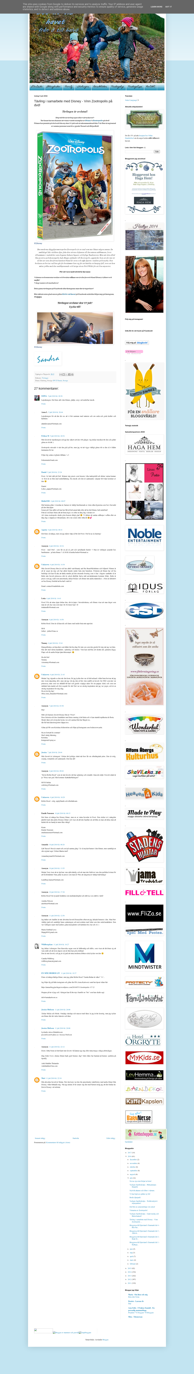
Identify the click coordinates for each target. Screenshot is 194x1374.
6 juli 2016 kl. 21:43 (57, 674)
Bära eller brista (133, 1297)
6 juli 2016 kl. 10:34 (56, 546)
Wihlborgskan (47, 944)
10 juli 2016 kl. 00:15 (62, 813)
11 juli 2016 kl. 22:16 (54, 1078)
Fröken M (45, 436)
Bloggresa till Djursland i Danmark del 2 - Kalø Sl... (145, 1237)
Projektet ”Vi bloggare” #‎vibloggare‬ (141, 1312)
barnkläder (129, 1142)
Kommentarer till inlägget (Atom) (58, 1142)
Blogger (105, 1339)
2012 (130, 1279)
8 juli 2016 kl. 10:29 (57, 797)
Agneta (44, 529)
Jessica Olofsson (47, 1009)
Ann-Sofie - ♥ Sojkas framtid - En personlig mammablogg (141, 1309)
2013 (130, 1275)
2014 (130, 1272)
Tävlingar (83, 86)
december (133, 1159)
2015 (130, 1268)
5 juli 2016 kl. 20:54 (57, 436)
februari (133, 1263)
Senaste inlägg (40, 1138)
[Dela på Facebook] (69, 374)
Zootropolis (98, 120)
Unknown (45, 564)
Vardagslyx (118, 86)
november (133, 1163)
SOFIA (44, 396)
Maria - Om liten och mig (138, 1294)
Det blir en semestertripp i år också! (142, 1206)
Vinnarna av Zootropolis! (139, 1210)
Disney (88, 120)
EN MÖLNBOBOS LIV (50, 973)
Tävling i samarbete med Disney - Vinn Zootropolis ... (144, 1220)
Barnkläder (100, 86)
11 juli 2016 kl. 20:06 (62, 1009)
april (132, 1256)
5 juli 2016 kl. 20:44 (55, 412)
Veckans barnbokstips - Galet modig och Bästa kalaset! (144, 1214)
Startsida (37, 86)
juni (131, 1249)
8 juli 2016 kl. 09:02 (56, 771)
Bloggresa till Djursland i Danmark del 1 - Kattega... (145, 1243)
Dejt (129, 1303)
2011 (130, 1283)
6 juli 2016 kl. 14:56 (56, 619)
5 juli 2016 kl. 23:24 (54, 472)
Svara (43, 403)
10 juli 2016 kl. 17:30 (57, 892)
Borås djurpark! (135, 1197)
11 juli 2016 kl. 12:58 (57, 915)
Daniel (43, 472)
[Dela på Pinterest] (72, 374)
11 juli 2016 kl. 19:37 (68, 973)
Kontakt (150, 86)
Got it (168, 7)
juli (131, 1178)
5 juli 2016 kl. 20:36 (55, 396)
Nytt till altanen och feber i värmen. (142, 1190)
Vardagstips (135, 86)
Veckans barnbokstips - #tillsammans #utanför (143, 1185)
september (134, 1170)
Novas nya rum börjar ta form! (141, 1181)
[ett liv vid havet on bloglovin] (137, 344)
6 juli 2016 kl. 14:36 (57, 564)
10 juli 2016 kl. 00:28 (57, 844)
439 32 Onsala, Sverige (60, 380)
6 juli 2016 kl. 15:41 (55, 643)
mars (132, 1260)
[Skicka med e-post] (60, 374)
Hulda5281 (45, 501)
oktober (133, 1167)
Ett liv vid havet (68, 294)
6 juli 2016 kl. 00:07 (58, 501)
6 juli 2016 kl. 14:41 (54, 598)
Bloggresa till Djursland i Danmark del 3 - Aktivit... (145, 1232)
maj (131, 1252)
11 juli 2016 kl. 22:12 (57, 1046)
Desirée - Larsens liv (136, 1301)
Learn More (156, 7)
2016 (130, 1156)
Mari (43, 1078)
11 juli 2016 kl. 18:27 (61, 944)
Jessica (44, 752)
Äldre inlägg (110, 1138)
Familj (68, 86)
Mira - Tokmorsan (135, 1317)
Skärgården (53, 86)
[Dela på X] (66, 374)
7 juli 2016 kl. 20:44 (55, 752)
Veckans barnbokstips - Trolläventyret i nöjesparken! (144, 1202)
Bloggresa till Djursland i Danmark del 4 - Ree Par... (145, 1226)
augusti (132, 1174)
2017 (130, 1152)
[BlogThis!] (63, 374)
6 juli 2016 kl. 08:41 (55, 529)
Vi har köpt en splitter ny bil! (140, 1194)
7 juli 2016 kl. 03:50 (56, 706)
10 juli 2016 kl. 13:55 (57, 868)
